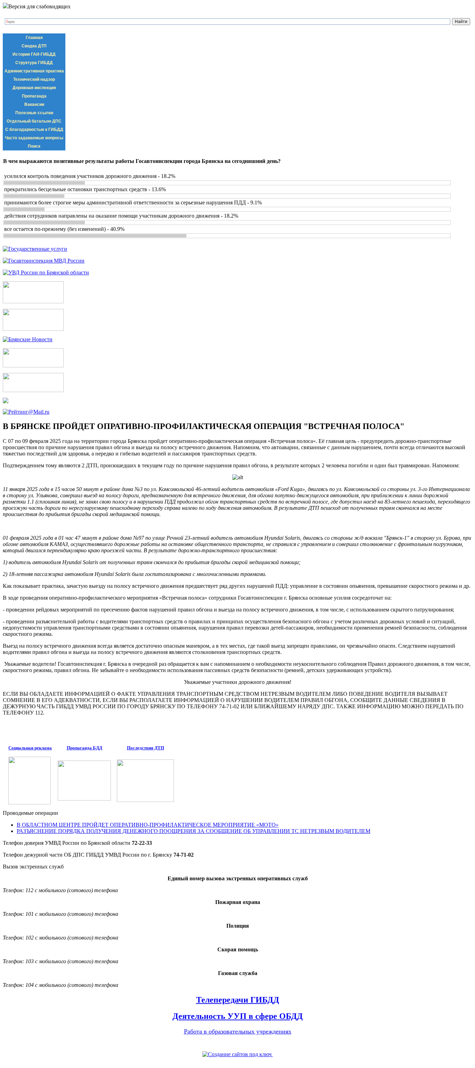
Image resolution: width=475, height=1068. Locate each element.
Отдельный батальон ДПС (34, 121)
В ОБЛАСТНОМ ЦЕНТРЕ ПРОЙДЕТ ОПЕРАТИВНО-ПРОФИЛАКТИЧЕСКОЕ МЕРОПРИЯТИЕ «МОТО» (148, 825)
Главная (34, 37)
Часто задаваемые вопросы (34, 137)
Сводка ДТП (34, 46)
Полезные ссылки (34, 112)
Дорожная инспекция (34, 87)
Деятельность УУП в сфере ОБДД (237, 1016)
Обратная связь (21, 1044)
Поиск (34, 146)
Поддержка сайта (237, 1061)
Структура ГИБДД (34, 62)
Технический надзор (34, 79)
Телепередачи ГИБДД (237, 999)
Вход (49, 1044)
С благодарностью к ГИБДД (34, 129)
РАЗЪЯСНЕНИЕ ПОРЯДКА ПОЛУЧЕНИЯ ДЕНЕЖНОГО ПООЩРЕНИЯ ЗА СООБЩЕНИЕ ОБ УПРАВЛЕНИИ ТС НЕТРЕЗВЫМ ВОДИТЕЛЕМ (193, 831)
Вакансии (34, 104)
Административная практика (34, 71)
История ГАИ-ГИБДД (34, 54)
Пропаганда (34, 96)
